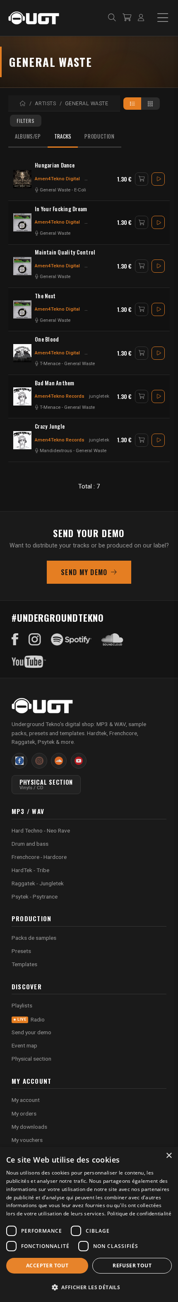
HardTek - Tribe (30, 870)
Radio (31, 1019)
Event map (24, 1045)
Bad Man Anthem (55, 383)
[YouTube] (29, 662)
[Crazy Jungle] (22, 440)
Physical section (31, 1058)
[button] (89, 1287)
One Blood (47, 339)
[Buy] (141, 179)
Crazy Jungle (50, 426)
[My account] (141, 18)
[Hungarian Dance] (22, 179)
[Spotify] (71, 639)
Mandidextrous (56, 450)
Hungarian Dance (55, 165)
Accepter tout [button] (47, 1265)
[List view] (132, 103)
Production (99, 136)
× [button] (169, 1156)
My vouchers (27, 1140)
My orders (24, 1113)
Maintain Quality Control (65, 252)
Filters (26, 120)
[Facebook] (15, 639)
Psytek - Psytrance (35, 896)
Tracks (63, 136)
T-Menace (50, 363)
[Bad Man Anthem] (22, 396)
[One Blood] (22, 353)
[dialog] (89, 1224)
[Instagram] (35, 639)
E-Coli (80, 190)
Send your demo (31, 1032)
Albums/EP (28, 136)
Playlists (22, 1005)
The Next (45, 296)
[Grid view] (150, 103)
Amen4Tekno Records (59, 396)
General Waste (55, 190)
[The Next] (22, 309)
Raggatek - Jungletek (38, 883)
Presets (21, 951)
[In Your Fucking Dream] (22, 222)
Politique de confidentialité (139, 1213)
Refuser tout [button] (132, 1265)
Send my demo (84, 572)
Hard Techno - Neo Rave (41, 830)
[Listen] (158, 179)
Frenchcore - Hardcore (39, 857)
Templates (24, 964)
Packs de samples (34, 937)
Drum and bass (30, 843)
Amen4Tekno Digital (57, 179)
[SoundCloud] (112, 639)
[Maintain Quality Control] (22, 266)
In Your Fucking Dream (61, 209)
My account (26, 1100)
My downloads (29, 1126)
